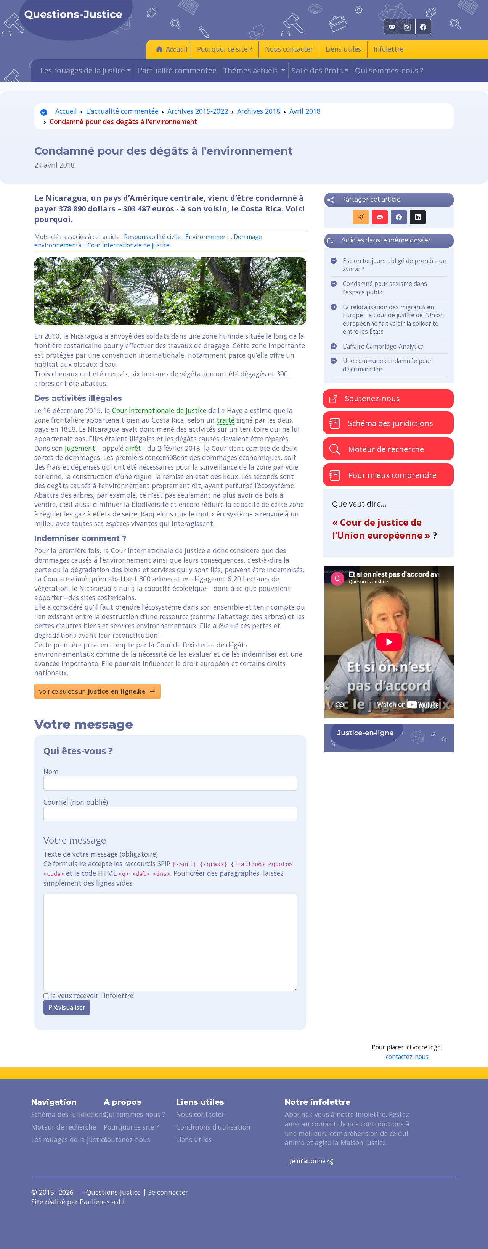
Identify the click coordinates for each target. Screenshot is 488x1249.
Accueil (177, 49)
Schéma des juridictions (389, 423)
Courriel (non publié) (75, 802)
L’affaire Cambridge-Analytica (383, 346)
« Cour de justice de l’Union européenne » (382, 528)
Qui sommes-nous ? (389, 70)
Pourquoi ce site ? (224, 48)
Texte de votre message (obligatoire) (100, 853)
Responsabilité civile (153, 237)
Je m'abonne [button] (308, 1161)
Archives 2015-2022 (197, 111)
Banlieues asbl (102, 1201)
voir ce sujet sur (92, 691)
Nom (51, 771)
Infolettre (388, 48)
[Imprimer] (380, 217)
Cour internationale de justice (128, 245)
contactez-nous (407, 1057)
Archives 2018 (258, 111)
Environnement (207, 237)
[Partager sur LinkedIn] (418, 217)
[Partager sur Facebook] (399, 217)
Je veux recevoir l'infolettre (91, 995)
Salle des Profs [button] (317, 70)
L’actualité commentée (177, 70)
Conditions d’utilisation (213, 1126)
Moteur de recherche (385, 449)
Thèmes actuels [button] (251, 70)
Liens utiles (343, 48)
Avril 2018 (305, 111)
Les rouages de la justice (69, 1139)
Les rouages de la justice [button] (82, 70)
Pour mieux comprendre (391, 475)
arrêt (133, 448)
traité (225, 419)
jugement (80, 448)
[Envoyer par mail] (361, 217)
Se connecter (168, 1192)
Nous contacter (289, 48)
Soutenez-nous (371, 398)
